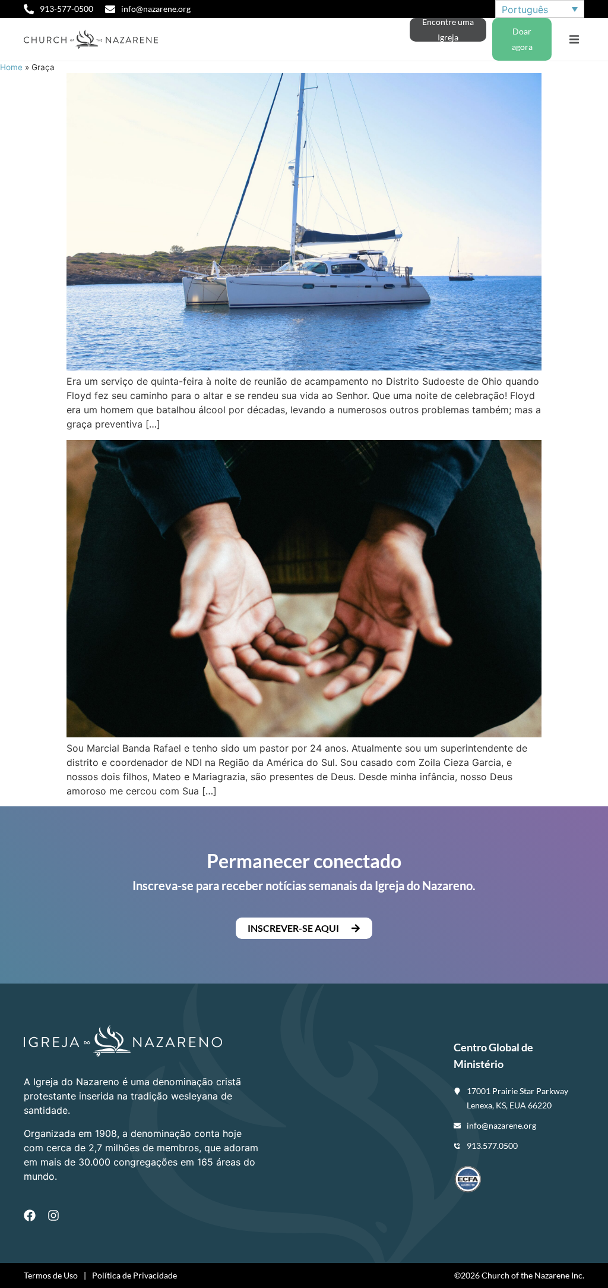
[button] (573, 39)
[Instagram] (53, 1215)
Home (11, 67)
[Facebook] (30, 1215)
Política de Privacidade (134, 1275)
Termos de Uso (51, 1275)
